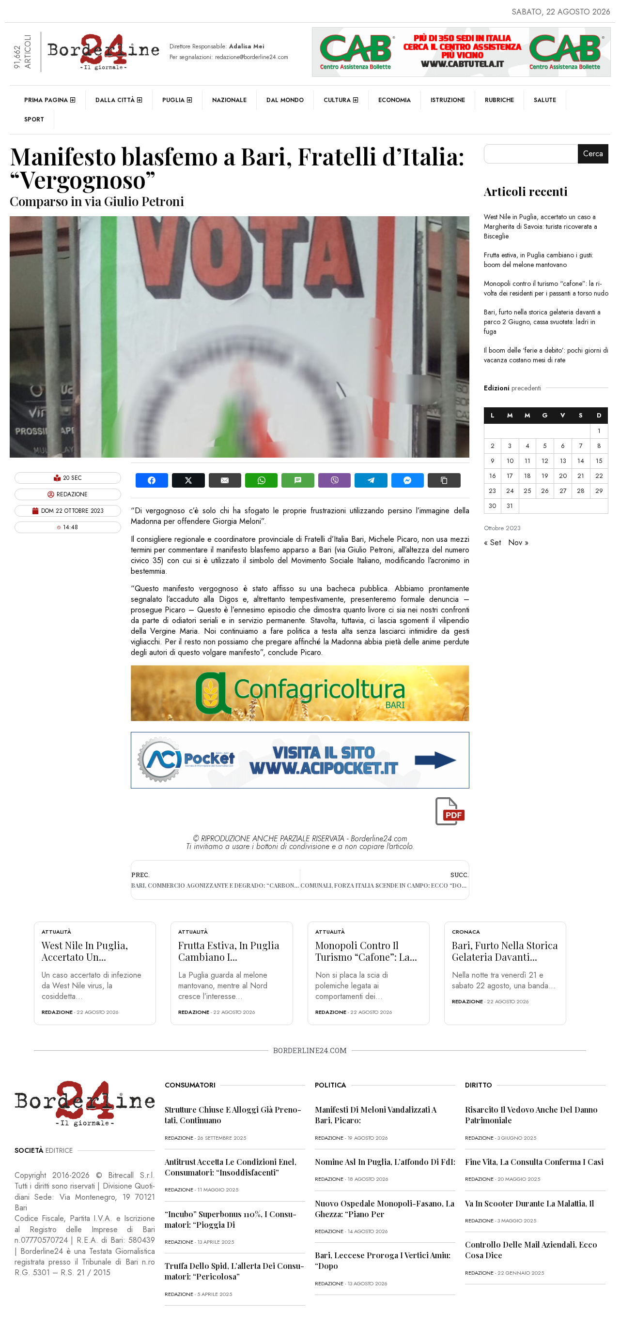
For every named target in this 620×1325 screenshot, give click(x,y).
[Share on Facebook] (152, 480)
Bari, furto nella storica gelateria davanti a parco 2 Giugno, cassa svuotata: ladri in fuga (542, 321)
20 (563, 475)
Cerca (593, 153)
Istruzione (448, 100)
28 (581, 490)
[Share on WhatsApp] (261, 480)
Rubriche (499, 100)
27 (563, 490)
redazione (57, 1012)
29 (599, 490)
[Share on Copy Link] (444, 480)
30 (492, 505)
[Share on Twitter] (188, 480)
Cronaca (466, 932)
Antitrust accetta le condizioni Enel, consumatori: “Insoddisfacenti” (230, 1167)
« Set (492, 542)
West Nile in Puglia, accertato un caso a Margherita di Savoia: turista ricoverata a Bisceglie (540, 226)
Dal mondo (285, 100)
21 (580, 475)
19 (545, 475)
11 (527, 460)
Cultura (337, 100)
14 (580, 460)
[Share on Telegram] (371, 480)
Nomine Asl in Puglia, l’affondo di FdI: (385, 1162)
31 (510, 505)
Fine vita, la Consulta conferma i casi (534, 1162)
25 (527, 490)
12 (545, 460)
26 (545, 490)
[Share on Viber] (334, 480)
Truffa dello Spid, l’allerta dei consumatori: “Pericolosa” (234, 1271)
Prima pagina (46, 100)
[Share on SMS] (297, 480)
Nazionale (229, 100)
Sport (34, 119)
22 (599, 475)
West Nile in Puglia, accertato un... (85, 950)
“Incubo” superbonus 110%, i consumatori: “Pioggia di (230, 1219)
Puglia (173, 100)
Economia (394, 100)
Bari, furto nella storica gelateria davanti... (505, 950)
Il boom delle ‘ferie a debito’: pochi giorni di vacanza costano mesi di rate (546, 355)
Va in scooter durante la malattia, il (529, 1203)
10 (510, 460)
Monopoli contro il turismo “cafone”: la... (366, 950)
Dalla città (115, 100)
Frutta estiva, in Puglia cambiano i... (228, 950)
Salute (545, 100)
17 (510, 475)
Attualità (56, 932)
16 (492, 475)
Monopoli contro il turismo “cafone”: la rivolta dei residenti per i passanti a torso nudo (546, 288)
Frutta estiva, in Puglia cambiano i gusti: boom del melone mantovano (538, 259)
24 (510, 490)
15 (599, 460)
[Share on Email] (225, 480)
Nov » (518, 542)
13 (563, 460)
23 (492, 490)
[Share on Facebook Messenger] (407, 480)
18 (527, 475)
